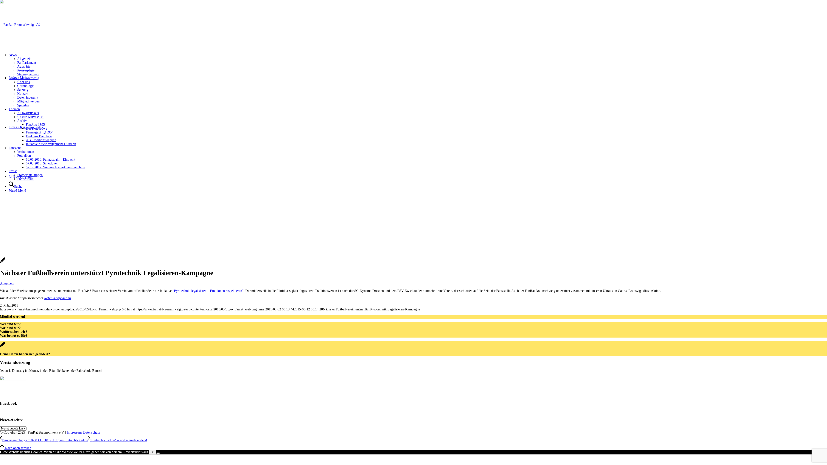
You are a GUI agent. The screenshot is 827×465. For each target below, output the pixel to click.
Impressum (74, 432)
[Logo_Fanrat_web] (20, 24)
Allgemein (7, 283)
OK (153, 452)
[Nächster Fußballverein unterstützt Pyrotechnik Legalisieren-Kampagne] (2, 262)
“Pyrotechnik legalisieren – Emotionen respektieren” (208, 291)
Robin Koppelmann (57, 298)
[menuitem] (418, 64)
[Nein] (158, 453)
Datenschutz (91, 432)
